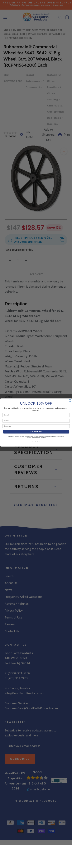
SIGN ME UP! (35, 431)
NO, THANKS (36, 442)
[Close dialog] (70, 400)
